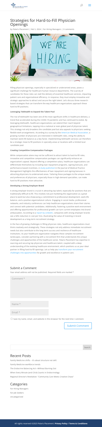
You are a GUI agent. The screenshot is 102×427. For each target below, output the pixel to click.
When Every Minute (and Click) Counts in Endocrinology (35, 372)
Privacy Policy (61, 423)
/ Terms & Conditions (77, 423)
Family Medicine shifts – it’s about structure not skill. (33, 360)
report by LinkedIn (45, 213)
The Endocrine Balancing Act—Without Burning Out (33, 368)
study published (47, 168)
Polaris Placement (21, 29)
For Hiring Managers (52, 29)
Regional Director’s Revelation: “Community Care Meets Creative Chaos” (42, 376)
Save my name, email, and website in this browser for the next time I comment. (48, 319)
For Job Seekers (17, 392)
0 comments (68, 29)
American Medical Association (74, 132)
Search (87, 347)
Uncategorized (16, 396)
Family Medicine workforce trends (25, 364)
